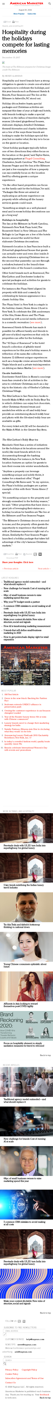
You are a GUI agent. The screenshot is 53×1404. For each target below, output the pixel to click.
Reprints (29, 554)
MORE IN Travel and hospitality (18, 811)
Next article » (44, 569)
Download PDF (12, 558)
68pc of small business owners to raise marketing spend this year (22, 596)
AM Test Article (11, 695)
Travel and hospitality (12, 26)
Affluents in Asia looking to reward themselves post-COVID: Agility (21, 1005)
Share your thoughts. (17, 562)
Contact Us (10, 1383)
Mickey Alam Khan (13, 76)
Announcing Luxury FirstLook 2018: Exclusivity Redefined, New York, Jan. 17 (26, 736)
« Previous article (11, 569)
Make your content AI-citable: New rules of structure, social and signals (24, 620)
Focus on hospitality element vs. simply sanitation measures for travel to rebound (24, 1044)
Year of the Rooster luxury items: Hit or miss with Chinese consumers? (25, 718)
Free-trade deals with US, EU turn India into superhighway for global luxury (25, 614)
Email (8, 22)
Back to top (45, 1055)
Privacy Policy (11, 1370)
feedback (44, 1395)
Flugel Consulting (35, 158)
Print (17, 22)
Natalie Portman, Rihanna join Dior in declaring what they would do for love (26, 730)
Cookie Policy (11, 1374)
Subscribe (32, 14)
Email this (10, 554)
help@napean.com (35, 1339)
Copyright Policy (29, 1370)
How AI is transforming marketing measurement (27, 626)
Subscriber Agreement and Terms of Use (24, 1378)
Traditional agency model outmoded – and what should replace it (25, 583)
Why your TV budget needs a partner (22, 602)
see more (36, 322)
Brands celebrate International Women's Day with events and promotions (25, 749)
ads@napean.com (23, 1352)
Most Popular (19, 14)
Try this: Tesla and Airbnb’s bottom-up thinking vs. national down (22, 926)
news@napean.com (27, 1345)
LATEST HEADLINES (10, 577)
